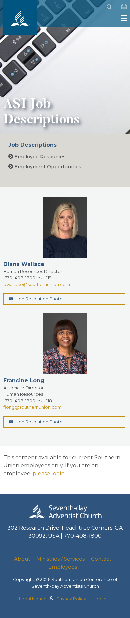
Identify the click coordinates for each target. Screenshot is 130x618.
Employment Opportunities (47, 167)
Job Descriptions (32, 145)
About (22, 559)
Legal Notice (33, 598)
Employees (62, 567)
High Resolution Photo (38, 298)
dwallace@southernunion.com (36, 284)
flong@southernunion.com (32, 407)
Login (100, 598)
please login (49, 473)
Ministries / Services (60, 559)
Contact (101, 559)
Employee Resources (39, 157)
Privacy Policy (71, 598)
